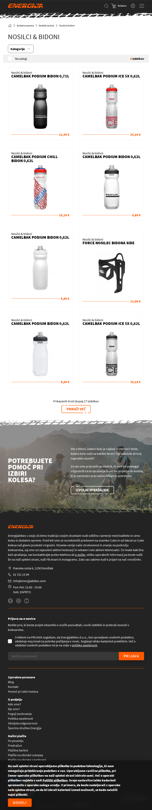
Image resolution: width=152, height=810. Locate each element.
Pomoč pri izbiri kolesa (23, 691)
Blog (11, 682)
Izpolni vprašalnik (92, 490)
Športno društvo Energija (24, 728)
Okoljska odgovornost (22, 723)
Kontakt (13, 687)
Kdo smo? (14, 704)
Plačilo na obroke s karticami (27, 760)
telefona (65, 555)
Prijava (131, 656)
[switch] (133, 5)
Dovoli (20, 802)
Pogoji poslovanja (20, 714)
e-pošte (80, 555)
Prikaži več (76, 409)
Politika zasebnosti (20, 718)
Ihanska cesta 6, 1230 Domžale (33, 568)
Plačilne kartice (18, 750)
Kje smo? (14, 709)
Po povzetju (16, 741)
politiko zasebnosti (84, 645)
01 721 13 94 (21, 574)
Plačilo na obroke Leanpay (25, 755)
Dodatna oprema (25, 25)
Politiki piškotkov (55, 780)
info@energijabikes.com (29, 581)
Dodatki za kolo (46, 25)
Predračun (15, 745)
